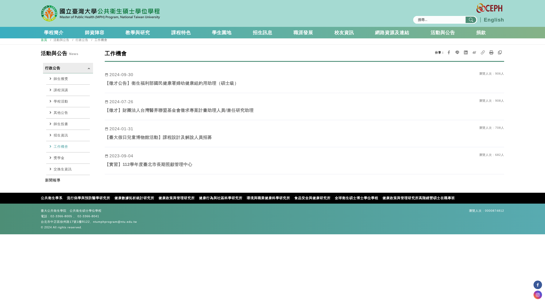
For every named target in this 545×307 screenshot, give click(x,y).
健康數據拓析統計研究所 (134, 198)
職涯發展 (303, 32)
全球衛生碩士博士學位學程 (356, 198)
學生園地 (222, 32)
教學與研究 (138, 32)
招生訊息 (262, 32)
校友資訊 (344, 32)
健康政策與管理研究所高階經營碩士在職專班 (419, 198)
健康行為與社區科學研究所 (220, 198)
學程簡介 (54, 32)
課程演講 (58, 90)
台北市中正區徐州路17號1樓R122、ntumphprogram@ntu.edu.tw (89, 221)
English (494, 19)
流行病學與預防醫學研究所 (88, 198)
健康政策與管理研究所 (177, 198)
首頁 (44, 40)
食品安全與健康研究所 (312, 198)
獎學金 (56, 157)
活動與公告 (443, 32)
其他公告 (58, 112)
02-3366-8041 (88, 216)
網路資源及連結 (392, 32)
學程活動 (58, 101)
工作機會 (58, 146)
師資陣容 (95, 32)
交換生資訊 (60, 169)
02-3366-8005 (61, 216)
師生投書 (58, 123)
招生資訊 (58, 135)
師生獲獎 (58, 78)
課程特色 (181, 32)
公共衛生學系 (52, 198)
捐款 (481, 32)
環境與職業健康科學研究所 (268, 198)
